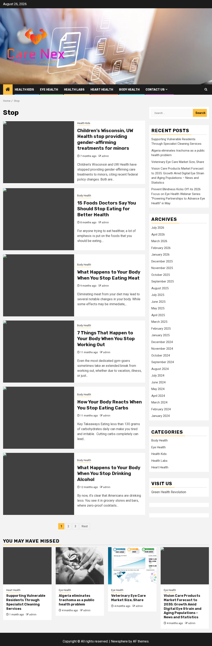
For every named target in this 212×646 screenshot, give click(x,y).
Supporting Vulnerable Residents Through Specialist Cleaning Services (25, 602)
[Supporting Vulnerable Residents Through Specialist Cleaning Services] (27, 565)
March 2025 (159, 322)
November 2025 (162, 268)
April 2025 (158, 315)
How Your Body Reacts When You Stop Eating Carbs (109, 405)
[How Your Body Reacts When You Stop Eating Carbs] (38, 418)
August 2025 (160, 288)
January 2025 (160, 335)
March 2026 (159, 241)
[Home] (8, 90)
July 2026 (157, 228)
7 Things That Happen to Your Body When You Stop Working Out (106, 338)
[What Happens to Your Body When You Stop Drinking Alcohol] (38, 484)
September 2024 (162, 362)
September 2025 (162, 281)
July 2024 (157, 375)
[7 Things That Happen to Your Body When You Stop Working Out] (38, 352)
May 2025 (157, 308)
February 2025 (161, 328)
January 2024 (160, 416)
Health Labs (74, 89)
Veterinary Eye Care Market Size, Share (177, 162)
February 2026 (161, 248)
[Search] (205, 89)
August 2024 (160, 369)
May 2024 (157, 389)
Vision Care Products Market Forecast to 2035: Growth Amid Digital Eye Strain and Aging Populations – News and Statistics (182, 606)
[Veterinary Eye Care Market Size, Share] (132, 565)
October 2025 (160, 275)
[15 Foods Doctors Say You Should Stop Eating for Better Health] (38, 219)
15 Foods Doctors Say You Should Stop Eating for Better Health (106, 209)
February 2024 (161, 409)
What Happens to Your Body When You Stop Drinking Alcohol (108, 473)
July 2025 (157, 295)
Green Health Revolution (168, 492)
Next (85, 526)
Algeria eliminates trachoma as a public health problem (76, 600)
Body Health (129, 89)
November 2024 (162, 349)
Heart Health (101, 89)
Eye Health (49, 89)
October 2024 (160, 355)
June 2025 (158, 302)
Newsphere (119, 641)
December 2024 (162, 342)
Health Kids (24, 89)
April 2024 (158, 396)
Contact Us (155, 89)
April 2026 (158, 234)
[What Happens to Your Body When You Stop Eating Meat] (38, 285)
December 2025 (162, 261)
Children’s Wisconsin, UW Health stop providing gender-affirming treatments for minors (105, 139)
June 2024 (158, 382)
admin (105, 156)
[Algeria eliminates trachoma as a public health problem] (80, 565)
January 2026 (160, 254)
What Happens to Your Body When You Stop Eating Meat (108, 275)
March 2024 (159, 402)
